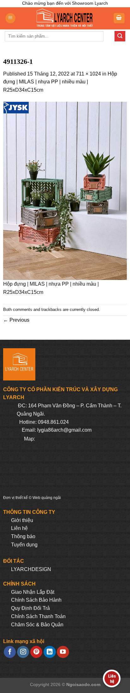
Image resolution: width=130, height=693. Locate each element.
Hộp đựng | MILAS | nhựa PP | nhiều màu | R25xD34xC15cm (60, 82)
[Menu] (10, 18)
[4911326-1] (65, 190)
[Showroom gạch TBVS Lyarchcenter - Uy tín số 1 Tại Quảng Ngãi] (64, 18)
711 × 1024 (88, 73)
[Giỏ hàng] (119, 18)
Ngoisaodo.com (83, 684)
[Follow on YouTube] (63, 652)
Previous (16, 320)
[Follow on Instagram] (23, 652)
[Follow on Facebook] (10, 652)
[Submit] (120, 36)
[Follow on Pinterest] (36, 652)
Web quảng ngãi (46, 497)
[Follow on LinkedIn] (50, 652)
